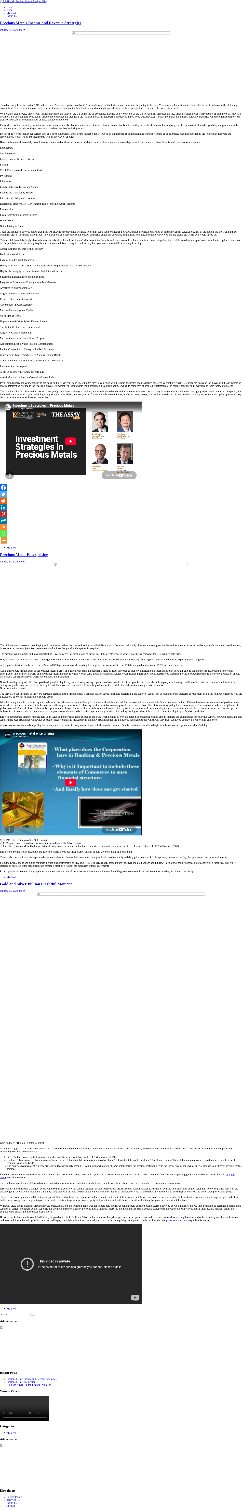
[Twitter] (3, 494)
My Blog (11, 13)
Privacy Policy (14, 1497)
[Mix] (3, 527)
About (10, 10)
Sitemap (11, 1505)
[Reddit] (3, 501)
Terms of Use (14, 1499)
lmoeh (22, 29)
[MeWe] (3, 520)
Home (10, 7)
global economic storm (178, 1220)
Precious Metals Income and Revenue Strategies (40, 23)
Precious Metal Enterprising (24, 554)
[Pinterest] (3, 514)
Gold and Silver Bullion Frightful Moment (36, 884)
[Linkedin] (3, 507)
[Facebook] (3, 487)
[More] (4, 540)
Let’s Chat (12, 15)
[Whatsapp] (3, 533)
